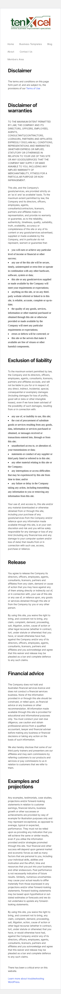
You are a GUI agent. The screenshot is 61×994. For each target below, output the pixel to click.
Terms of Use (33, 88)
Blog (49, 44)
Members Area (15, 59)
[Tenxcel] (30, 28)
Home (10, 44)
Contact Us (26, 51)
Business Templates (30, 44)
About (10, 51)
